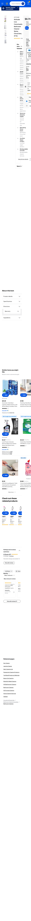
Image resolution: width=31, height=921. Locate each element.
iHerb (29, 90)
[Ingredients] (19, 317)
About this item (8, 291)
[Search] (23, 3)
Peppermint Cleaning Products (11, 672)
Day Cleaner (6, 663)
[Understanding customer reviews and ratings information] (19, 558)
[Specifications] (19, 301)
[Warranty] (18, 311)
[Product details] (19, 296)
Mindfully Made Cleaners (9, 681)
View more (11, 492)
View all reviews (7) (12, 601)
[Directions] (19, 306)
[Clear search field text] (20, 3)
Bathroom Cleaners (8, 687)
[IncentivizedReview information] (14, 592)
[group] (20, 38)
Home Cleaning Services (9, 693)
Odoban (5, 696)
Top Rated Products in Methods (11, 675)
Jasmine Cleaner (7, 666)
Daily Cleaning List (8, 669)
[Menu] (2, 3)
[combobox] (17, 3)
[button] (17, 46)
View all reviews (9, 563)
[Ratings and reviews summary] (19, 549)
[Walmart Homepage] (7, 3)
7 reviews (11, 556)
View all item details (23, 159)
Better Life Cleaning (8, 678)
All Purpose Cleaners (8, 690)
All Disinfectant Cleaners (9, 684)
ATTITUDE (16, 17)
